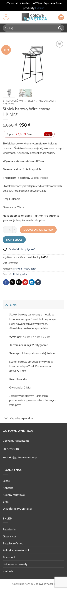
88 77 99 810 (11, 448)
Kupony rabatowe (14, 494)
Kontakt (8, 487)
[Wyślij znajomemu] (19, 282)
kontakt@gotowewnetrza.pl (20, 457)
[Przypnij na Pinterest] (25, 282)
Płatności (8, 571)
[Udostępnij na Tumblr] (38, 282)
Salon (33, 268)
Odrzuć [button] (39, 8)
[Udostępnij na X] (12, 282)
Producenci (46, 100)
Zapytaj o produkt (22, 418)
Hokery (26, 268)
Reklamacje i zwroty (15, 564)
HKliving (8, 103)
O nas (6, 480)
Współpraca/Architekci (17, 508)
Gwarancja (9, 536)
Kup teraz (14, 239)
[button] (6, 17)
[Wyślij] (60, 28)
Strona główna (13, 100)
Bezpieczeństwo (13, 543)
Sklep (31, 100)
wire (24, 274)
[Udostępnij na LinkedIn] (32, 282)
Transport (9, 557)
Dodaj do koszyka (38, 229)
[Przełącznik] (6, 305)
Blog (6, 501)
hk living (17, 274)
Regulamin (9, 529)
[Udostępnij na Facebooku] (6, 282)
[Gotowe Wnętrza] (33, 17)
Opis (13, 305)
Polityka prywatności (16, 550)
